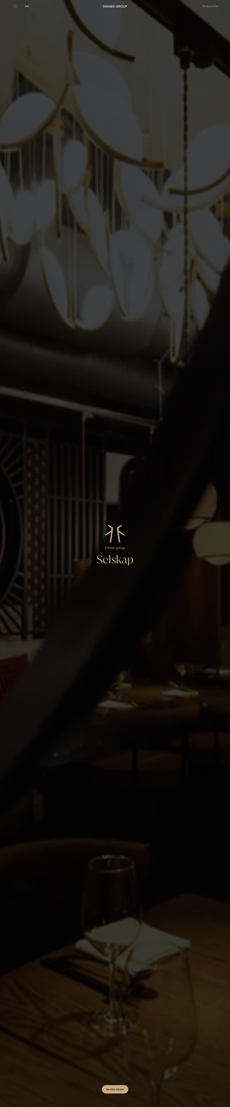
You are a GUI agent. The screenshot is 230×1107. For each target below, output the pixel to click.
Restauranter (210, 6)
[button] (15, 6)
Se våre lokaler (115, 1089)
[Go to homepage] (115, 6)
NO (27, 6)
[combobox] (27, 6)
